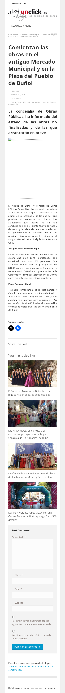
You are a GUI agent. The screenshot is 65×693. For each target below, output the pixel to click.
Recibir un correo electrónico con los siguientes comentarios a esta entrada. (31, 622)
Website (18, 602)
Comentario (19, 537)
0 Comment (16, 98)
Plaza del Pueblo (48, 102)
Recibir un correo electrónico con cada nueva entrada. (31, 637)
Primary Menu (19, 3)
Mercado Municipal (31, 102)
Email (18, 589)
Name (18, 575)
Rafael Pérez (13, 104)
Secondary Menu (21, 25)
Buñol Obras (16, 102)
